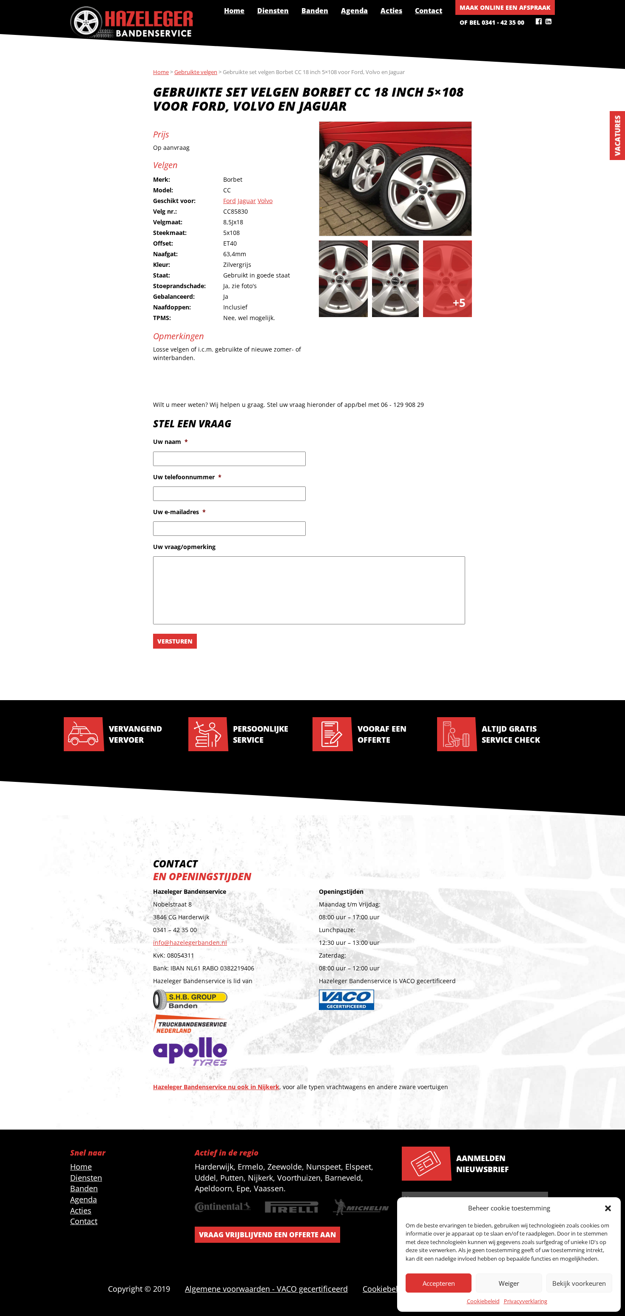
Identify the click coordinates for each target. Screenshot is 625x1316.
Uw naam (170, 442)
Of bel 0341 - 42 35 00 (492, 22)
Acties (391, 10)
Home (234, 10)
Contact (428, 10)
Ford (229, 201)
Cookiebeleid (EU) (394, 1289)
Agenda (354, 10)
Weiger (509, 1283)
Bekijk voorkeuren (579, 1283)
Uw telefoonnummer (187, 477)
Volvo (265, 201)
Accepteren (439, 1283)
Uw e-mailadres (179, 512)
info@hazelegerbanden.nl (190, 942)
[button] (608, 1208)
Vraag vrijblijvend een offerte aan (267, 1234)
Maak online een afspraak (505, 7)
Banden (314, 10)
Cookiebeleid (483, 1301)
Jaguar (247, 201)
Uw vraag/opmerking (184, 547)
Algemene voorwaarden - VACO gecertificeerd (266, 1289)
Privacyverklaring (525, 1301)
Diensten (273, 10)
